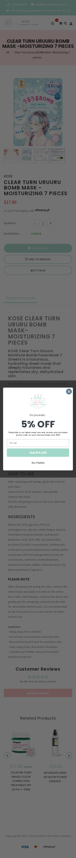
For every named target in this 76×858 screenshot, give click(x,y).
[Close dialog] (69, 391)
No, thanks (38, 463)
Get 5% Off (38, 452)
